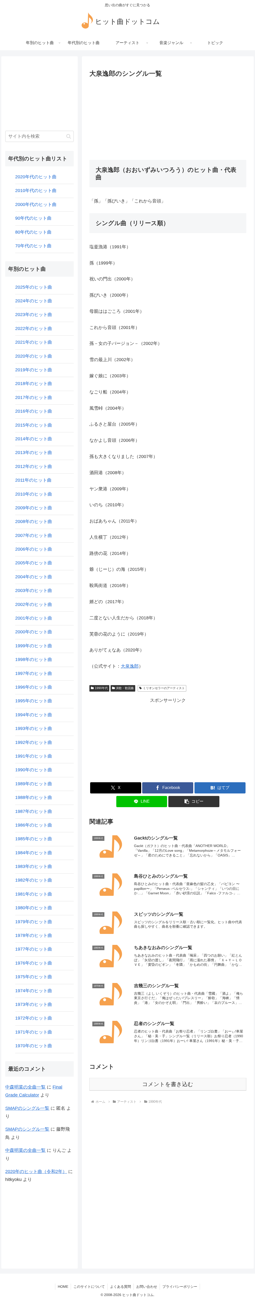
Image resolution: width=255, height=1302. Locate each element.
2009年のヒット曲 (33, 507)
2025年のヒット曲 (33, 287)
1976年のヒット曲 (33, 963)
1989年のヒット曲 (33, 783)
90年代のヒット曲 (33, 218)
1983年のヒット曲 (33, 866)
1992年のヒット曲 (33, 742)
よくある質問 (120, 1287)
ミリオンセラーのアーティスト (164, 688)
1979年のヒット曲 (33, 921)
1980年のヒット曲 (33, 907)
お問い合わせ (146, 1287)
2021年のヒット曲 (33, 342)
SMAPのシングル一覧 (27, 1108)
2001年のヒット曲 (33, 618)
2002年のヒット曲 (33, 604)
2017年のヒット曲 (33, 397)
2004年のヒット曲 (33, 576)
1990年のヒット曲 (33, 769)
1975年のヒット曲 (33, 976)
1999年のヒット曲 (33, 645)
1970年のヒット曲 (33, 1045)
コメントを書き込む (167, 1084)
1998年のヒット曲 (33, 659)
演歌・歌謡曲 (125, 688)
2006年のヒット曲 (33, 549)
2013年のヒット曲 (33, 452)
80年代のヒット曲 (33, 232)
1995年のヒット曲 (33, 700)
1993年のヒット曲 (33, 728)
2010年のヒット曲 (33, 494)
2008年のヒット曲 (33, 521)
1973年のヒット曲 (33, 1004)
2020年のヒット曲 (33, 356)
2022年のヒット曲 (33, 328)
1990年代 (101, 688)
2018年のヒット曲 (33, 383)
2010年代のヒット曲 (36, 190)
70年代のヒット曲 (33, 245)
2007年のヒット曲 (33, 535)
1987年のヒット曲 (33, 811)
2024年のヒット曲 (33, 300)
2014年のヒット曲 (33, 438)
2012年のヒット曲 (33, 466)
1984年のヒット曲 (33, 852)
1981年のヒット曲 (33, 894)
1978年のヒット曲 (33, 935)
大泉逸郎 (130, 666)
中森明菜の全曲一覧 (25, 1087)
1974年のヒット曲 (33, 990)
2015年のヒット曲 (33, 425)
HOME (63, 1287)
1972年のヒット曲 (33, 1018)
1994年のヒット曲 (33, 714)
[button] (193, 801)
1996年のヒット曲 (33, 687)
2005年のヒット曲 (33, 562)
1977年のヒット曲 (33, 949)
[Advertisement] (167, 117)
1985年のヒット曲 (33, 838)
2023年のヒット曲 (33, 314)
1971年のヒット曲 (33, 1032)
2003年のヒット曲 (33, 590)
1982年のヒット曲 (33, 880)
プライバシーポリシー (179, 1287)
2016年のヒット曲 (33, 411)
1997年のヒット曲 (33, 673)
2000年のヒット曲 (33, 631)
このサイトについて (89, 1287)
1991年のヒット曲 (33, 756)
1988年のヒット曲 (33, 797)
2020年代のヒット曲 (36, 176)
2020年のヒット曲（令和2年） (36, 1171)
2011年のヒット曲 (33, 480)
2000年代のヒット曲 (36, 204)
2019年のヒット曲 (33, 369)
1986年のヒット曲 (33, 825)
